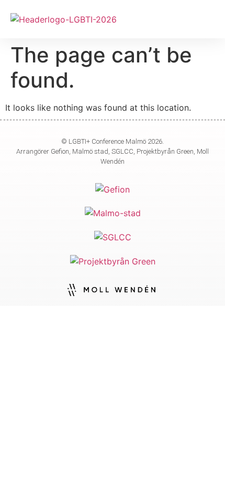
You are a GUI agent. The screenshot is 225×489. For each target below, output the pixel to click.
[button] (207, 19)
